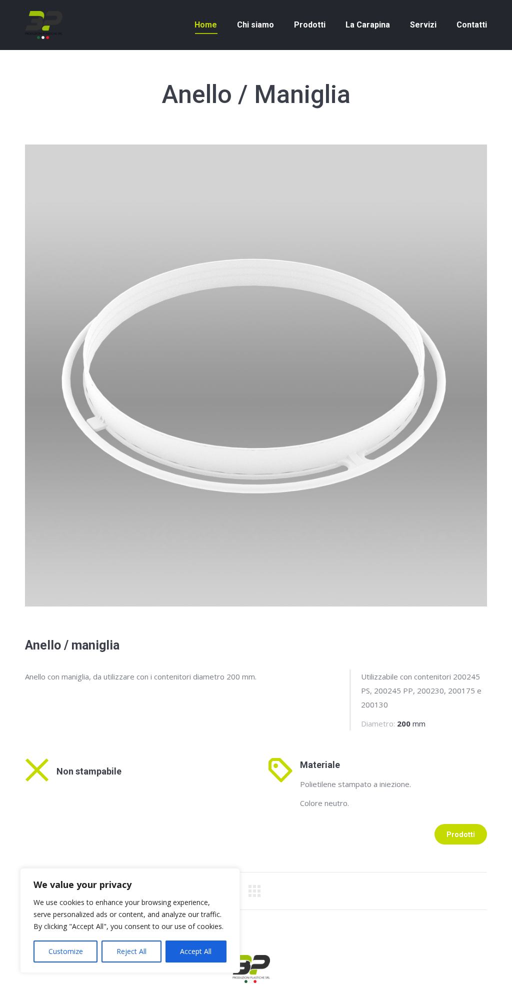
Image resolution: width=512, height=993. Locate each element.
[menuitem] (205, 25)
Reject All (131, 951)
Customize (65, 951)
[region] (130, 920)
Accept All (196, 951)
